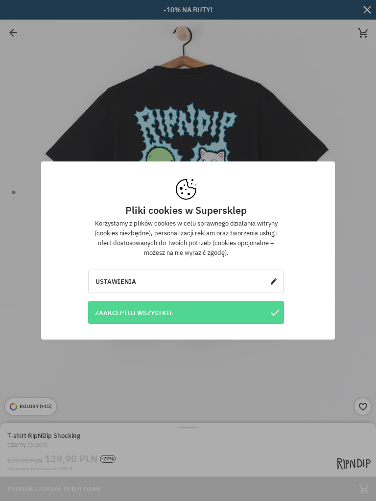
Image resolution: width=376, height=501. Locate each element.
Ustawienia (115, 281)
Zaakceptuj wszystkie (134, 312)
